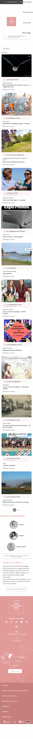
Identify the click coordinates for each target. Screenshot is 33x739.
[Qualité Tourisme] (14, 722)
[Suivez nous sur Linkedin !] (16, 626)
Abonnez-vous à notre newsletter (16, 589)
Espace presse (6, 717)
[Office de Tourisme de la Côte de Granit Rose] (11, 20)
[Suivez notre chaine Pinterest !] (26, 622)
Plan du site (5, 685)
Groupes (5, 711)
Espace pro (5, 706)
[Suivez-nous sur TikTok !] (16, 622)
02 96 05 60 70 (16, 641)
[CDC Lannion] (7, 722)
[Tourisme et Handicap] (28, 722)
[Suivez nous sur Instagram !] (6, 622)
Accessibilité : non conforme (9, 701)
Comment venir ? (15, 671)
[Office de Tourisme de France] (21, 722)
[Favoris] (23, 33)
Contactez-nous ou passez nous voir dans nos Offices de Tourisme (16, 556)
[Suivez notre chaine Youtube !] (21, 622)
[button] (25, 33)
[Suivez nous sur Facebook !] (11, 622)
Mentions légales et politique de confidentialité (15, 690)
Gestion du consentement (9, 696)
